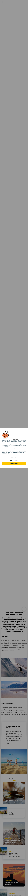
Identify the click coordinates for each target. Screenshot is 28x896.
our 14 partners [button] (15, 439)
